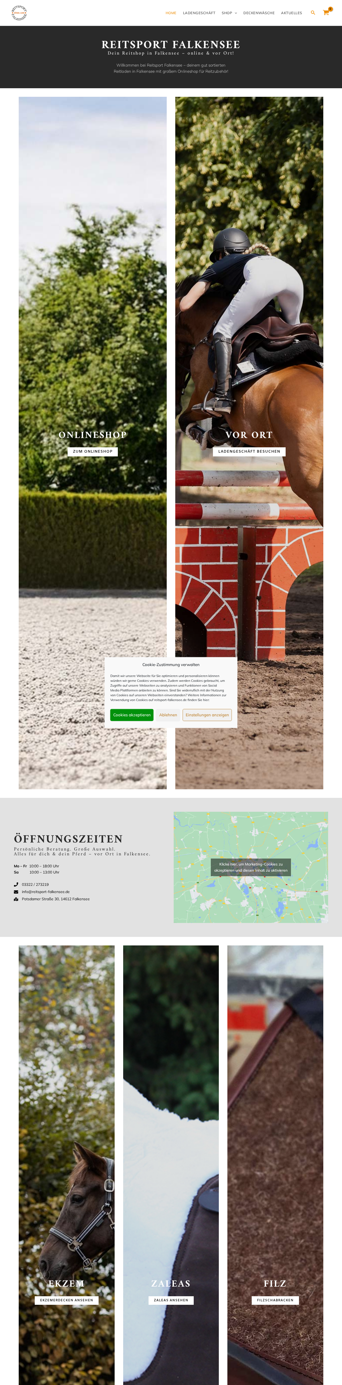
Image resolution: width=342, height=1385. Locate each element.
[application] (234, 13)
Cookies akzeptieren (132, 714)
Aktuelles (291, 13)
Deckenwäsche (259, 13)
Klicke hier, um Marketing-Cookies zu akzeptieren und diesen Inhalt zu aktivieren (250, 867)
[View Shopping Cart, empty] (326, 13)
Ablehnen (168, 714)
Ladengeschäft (199, 13)
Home (171, 13)
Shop (227, 13)
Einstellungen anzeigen (207, 714)
